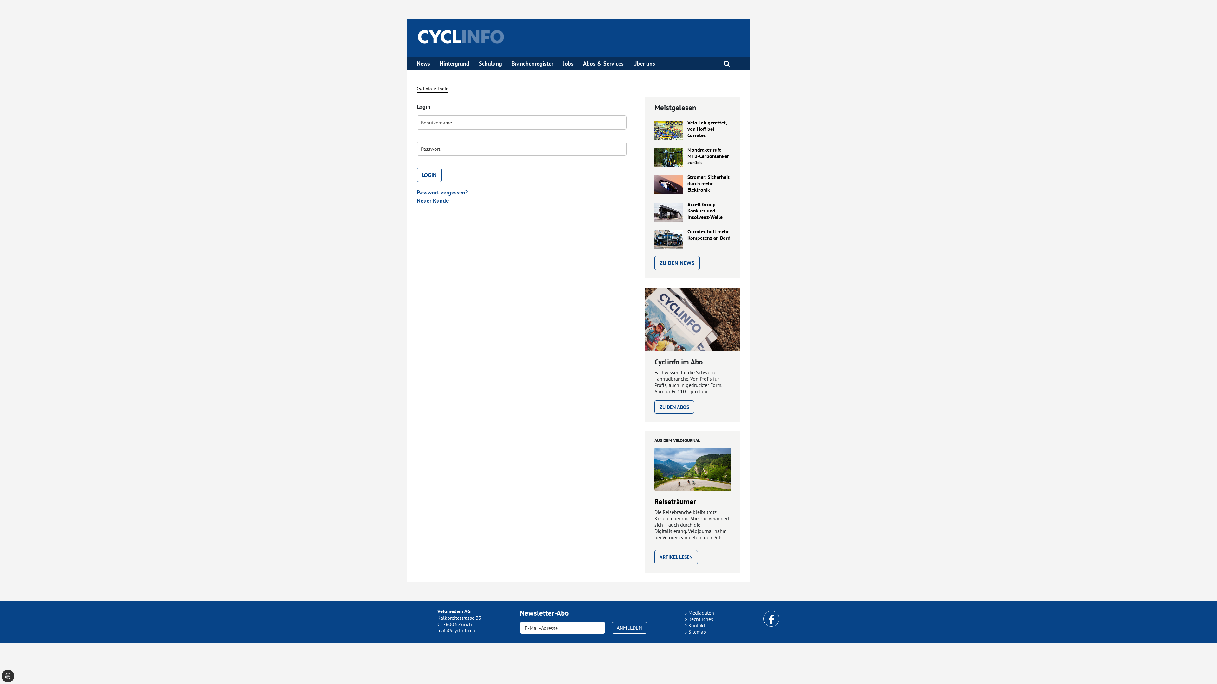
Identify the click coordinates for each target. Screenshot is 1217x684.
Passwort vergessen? (442, 192)
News (423, 63)
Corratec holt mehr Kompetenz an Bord (709, 235)
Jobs (568, 63)
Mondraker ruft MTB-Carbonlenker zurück (708, 156)
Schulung (490, 63)
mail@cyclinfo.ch (456, 630)
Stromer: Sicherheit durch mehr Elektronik (708, 183)
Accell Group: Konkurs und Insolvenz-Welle (705, 210)
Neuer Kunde (433, 200)
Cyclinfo (424, 89)
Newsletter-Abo (544, 613)
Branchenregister (532, 63)
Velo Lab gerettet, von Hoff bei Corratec (707, 129)
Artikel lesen (676, 557)
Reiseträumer (675, 501)
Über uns (644, 63)
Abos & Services (603, 63)
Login (443, 89)
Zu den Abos (674, 407)
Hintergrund (454, 63)
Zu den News (677, 263)
